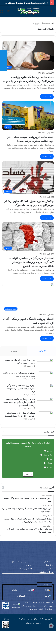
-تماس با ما (49, 568)
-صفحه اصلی (49, 562)
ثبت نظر (28, 474)
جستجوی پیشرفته (25, 568)
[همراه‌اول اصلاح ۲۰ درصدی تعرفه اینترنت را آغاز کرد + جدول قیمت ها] (45, 416)
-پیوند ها (29, 565)
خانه (50, 23)
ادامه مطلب (47, 97)
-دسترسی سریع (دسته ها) (22, 562)
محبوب (13, 351)
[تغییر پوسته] (52, 12)
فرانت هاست (28, 623)
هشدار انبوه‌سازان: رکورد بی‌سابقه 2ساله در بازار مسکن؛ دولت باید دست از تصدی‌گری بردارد (19, 402)
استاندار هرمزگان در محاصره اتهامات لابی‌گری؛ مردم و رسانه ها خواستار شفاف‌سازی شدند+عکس (31, 262)
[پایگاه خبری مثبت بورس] (32, 11)
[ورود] (8, 12)
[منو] (1, 12)
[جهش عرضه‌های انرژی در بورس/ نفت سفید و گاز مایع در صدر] (45, 376)
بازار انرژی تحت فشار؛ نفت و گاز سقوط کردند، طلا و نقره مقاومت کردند (21, 388)
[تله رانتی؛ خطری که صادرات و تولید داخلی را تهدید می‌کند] (45, 364)
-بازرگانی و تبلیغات (46, 572)
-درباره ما (50, 565)
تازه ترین (42, 351)
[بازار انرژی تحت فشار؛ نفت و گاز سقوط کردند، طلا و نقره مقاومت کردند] (45, 389)
